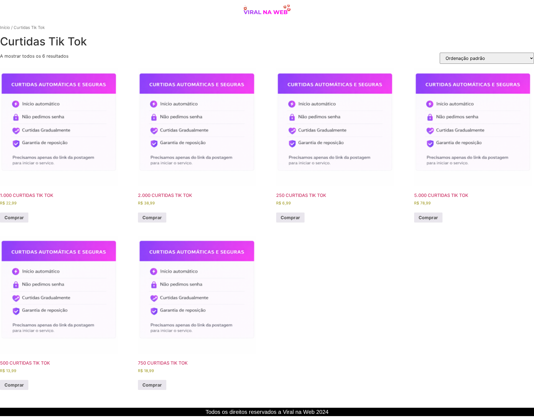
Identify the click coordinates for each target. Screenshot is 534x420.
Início (5, 27)
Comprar (14, 217)
